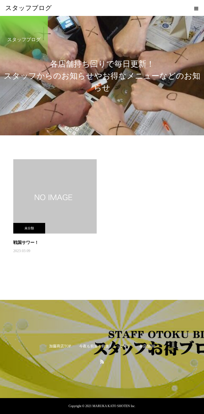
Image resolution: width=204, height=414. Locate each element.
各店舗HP (147, 346)
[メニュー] (196, 8)
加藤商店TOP (60, 346)
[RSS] (102, 361)
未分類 (29, 228)
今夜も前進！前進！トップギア (105, 346)
